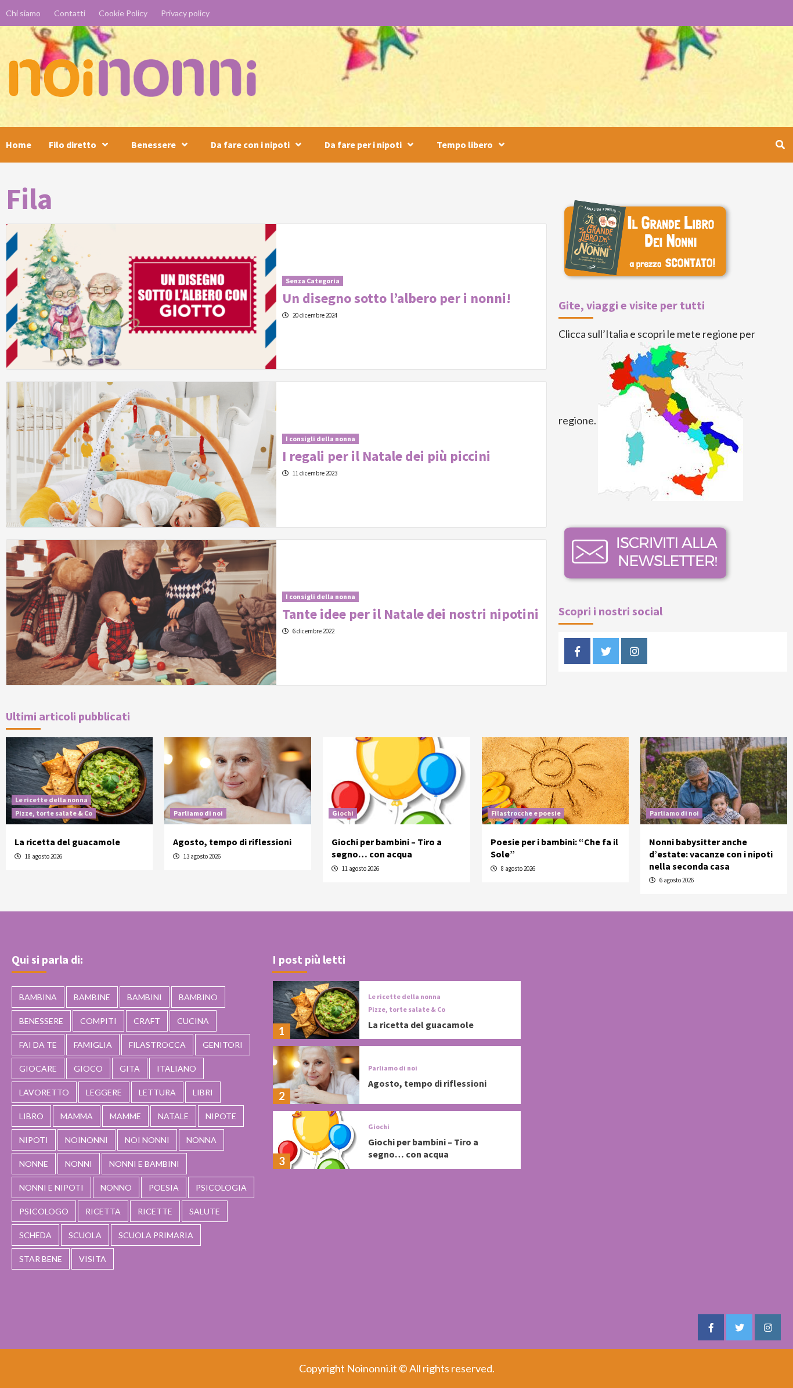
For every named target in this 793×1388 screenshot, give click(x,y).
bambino (198, 997)
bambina (38, 997)
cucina (193, 1021)
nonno (116, 1187)
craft (147, 1021)
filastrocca (157, 1045)
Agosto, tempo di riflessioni (232, 842)
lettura (157, 1092)
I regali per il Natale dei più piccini (386, 456)
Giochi (343, 813)
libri (203, 1092)
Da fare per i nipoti (363, 144)
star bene (40, 1259)
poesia (164, 1187)
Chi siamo (23, 13)
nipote (221, 1116)
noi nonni (147, 1140)
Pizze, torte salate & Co (53, 813)
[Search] (780, 145)
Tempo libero (465, 144)
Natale (173, 1116)
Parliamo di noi (198, 813)
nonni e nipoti (51, 1187)
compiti (98, 1021)
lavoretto (44, 1092)
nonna (201, 1140)
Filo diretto (72, 144)
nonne (33, 1164)
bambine (92, 997)
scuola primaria (155, 1235)
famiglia (93, 1045)
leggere (104, 1092)
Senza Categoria (313, 280)
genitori (223, 1045)
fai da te (38, 1045)
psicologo (44, 1211)
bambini (144, 997)
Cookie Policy (123, 13)
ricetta (103, 1211)
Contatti (69, 13)
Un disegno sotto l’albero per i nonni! (396, 298)
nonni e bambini (144, 1164)
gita (130, 1068)
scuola (85, 1235)
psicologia (221, 1187)
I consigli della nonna (320, 438)
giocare (38, 1068)
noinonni (86, 1140)
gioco (88, 1068)
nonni (78, 1164)
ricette (155, 1211)
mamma (76, 1116)
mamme (125, 1116)
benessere (41, 1021)
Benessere (153, 144)
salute (204, 1211)
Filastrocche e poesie (526, 813)
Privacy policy (185, 13)
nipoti (33, 1140)
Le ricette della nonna (51, 799)
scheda (35, 1235)
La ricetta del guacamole (67, 842)
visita (92, 1259)
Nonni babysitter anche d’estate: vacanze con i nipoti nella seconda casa (711, 854)
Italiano (176, 1068)
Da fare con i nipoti (250, 144)
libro (31, 1116)
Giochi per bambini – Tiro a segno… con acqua (386, 848)
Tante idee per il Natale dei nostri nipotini (410, 614)
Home (18, 144)
